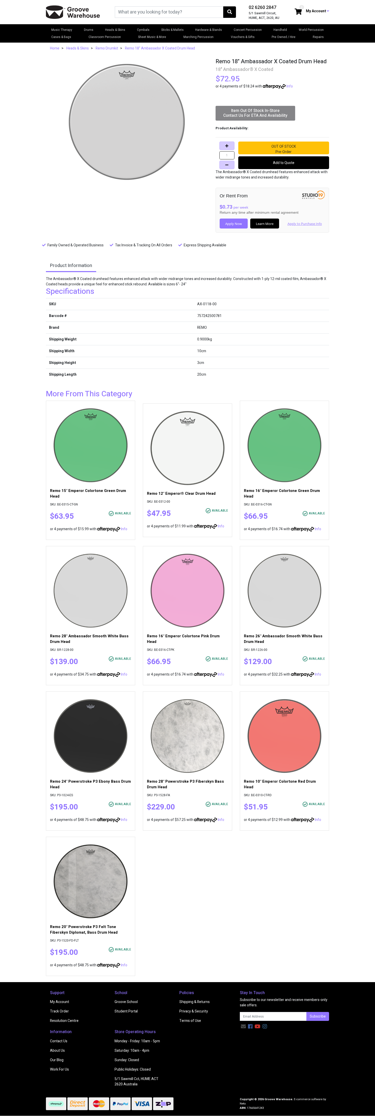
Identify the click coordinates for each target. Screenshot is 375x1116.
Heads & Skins (115, 30)
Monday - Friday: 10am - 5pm (137, 1041)
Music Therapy (61, 30)
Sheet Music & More (152, 37)
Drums (88, 30)
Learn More (264, 223)
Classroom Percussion (105, 37)
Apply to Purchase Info (305, 223)
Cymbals (143, 30)
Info (289, 86)
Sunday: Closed (127, 1060)
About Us (57, 1050)
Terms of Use (190, 1020)
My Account (59, 1002)
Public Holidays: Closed (133, 1069)
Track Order (59, 1011)
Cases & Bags (61, 37)
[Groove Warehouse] (73, 12)
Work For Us (59, 1069)
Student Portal (126, 1011)
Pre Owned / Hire (283, 37)
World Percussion (311, 30)
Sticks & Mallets (172, 30)
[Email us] (243, 1026)
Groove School (126, 1002)
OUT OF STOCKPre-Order (283, 149)
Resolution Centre (64, 1020)
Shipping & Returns (194, 1002)
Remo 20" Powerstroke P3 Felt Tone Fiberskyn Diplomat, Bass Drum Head (84, 929)
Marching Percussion (198, 37)
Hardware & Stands (208, 30)
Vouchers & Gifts (243, 37)
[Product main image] (127, 122)
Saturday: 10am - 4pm (132, 1050)
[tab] (71, 266)
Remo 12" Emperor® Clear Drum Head (181, 493)
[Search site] (229, 12)
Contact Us (58, 1041)
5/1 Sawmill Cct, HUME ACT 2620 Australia (136, 1081)
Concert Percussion (248, 30)
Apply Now (233, 223)
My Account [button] (316, 11)
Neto (243, 1103)
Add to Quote (283, 163)
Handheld (280, 30)
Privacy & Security (193, 1011)
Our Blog (57, 1060)
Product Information (71, 265)
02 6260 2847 (262, 7)
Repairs (318, 37)
